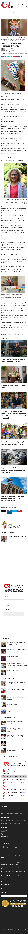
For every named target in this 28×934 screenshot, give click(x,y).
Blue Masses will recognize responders (15, 670)
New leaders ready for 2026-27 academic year (16, 649)
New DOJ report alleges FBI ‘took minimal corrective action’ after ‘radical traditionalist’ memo (16, 730)
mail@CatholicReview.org (6, 836)
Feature (12, 53)
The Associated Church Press (6, 920)
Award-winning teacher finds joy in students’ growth (11, 860)
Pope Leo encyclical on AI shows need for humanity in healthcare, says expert (13, 470)
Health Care (17, 53)
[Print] (1, 511)
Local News (22, 53)
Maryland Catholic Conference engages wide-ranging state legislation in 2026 (12, 498)
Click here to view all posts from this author (18, 536)
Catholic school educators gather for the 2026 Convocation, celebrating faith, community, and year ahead (17, 665)
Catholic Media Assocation (6, 913)
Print (3, 510)
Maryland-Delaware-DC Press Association (9, 916)
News (25, 53)
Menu (14, 12)
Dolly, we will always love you (13, 656)
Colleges (9, 53)
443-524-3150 (4, 834)
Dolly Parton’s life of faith (12, 742)
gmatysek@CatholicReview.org (17, 334)
